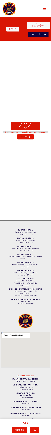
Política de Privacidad (25, 375)
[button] (19, 430)
